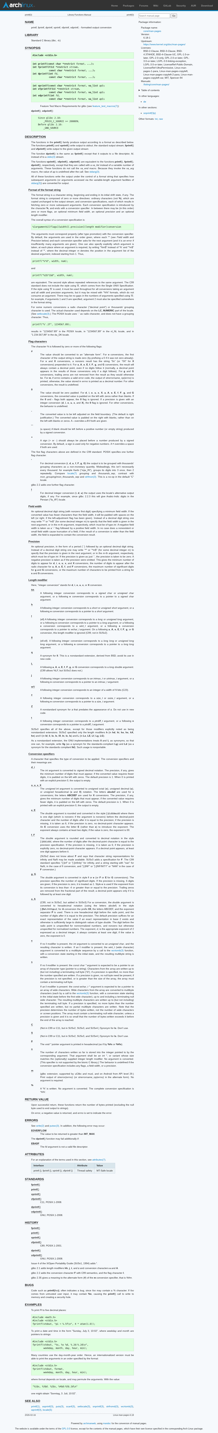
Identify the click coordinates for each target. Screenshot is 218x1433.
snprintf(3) (98, 1406)
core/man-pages (152, 31)
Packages (128, 5)
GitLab (167, 5)
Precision (34, 541)
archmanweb (89, 1423)
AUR (193, 5)
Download (207, 5)
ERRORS (31, 1120)
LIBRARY (31, 35)
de (144, 101)
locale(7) (72, 473)
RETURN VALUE (37, 1099)
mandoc (107, 1423)
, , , (36, 785)
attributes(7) (98, 1159)
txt (156, 118)
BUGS (29, 1285)
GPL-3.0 (66, 1428)
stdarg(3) (94, 171)
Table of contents (150, 90)
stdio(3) (51, 157)
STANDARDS (34, 1179)
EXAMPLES (33, 1304)
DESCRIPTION (35, 136)
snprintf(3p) (149, 113)
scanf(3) (70, 1406)
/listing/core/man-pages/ (156, 84)
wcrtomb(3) (117, 950)
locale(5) (47, 1409)
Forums (143, 5)
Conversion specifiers (41, 753)
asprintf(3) (47, 1406)
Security (181, 5)
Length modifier (37, 580)
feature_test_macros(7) (105, 106)
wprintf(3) (36, 1409)
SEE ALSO (32, 1401)
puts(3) (60, 1406)
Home (114, 5)
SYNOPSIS (33, 48)
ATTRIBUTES (34, 1154)
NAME (29, 22)
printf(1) (35, 1406)
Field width (35, 506)
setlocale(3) (43, 313)
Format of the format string (44, 189)
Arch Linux (19, 5)
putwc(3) (54, 1125)
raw (161, 118)
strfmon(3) (90, 476)
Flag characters (37, 341)
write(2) (40, 1125)
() (35, 1184)
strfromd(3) (112, 1406)
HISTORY (31, 1222)
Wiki (155, 5)
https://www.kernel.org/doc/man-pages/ (164, 44)
